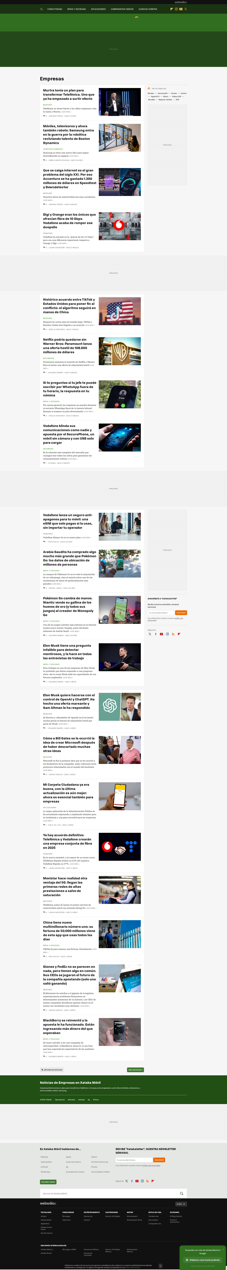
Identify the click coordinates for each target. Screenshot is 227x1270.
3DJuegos (66, 1216)
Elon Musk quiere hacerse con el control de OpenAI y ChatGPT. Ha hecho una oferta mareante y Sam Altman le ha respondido (69, 701)
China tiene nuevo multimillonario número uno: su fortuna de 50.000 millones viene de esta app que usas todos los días (69, 930)
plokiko (52, 463)
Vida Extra (66, 1220)
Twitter (185, 9)
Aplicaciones (49, 807)
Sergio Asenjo (56, 774)
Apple (68, 1156)
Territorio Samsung (53, 149)
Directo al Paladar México (112, 1250)
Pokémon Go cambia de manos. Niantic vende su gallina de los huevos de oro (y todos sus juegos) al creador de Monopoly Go (68, 606)
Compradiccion (154, 1223)
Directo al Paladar (112, 1216)
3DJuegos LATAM (69, 1249)
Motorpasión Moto (134, 1220)
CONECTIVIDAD (54, 8)
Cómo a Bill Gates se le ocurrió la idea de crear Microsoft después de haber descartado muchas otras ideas (69, 744)
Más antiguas (135, 1070)
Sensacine (88, 1216)
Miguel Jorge (55, 588)
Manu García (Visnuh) (59, 160)
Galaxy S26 (176, 96)
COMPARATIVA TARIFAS (122, 8)
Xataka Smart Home (46, 1228)
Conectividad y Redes (100, 1171)
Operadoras (60, 1099)
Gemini (183, 93)
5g (89, 1099)
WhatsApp (45, 1171)
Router (174, 93)
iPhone (96, 1099)
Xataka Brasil (46, 1253)
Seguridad (48, 449)
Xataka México (47, 1249)
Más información (133, 1267)
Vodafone (48, 233)
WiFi (177, 99)
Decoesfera (153, 1220)
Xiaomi (94, 1156)
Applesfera (45, 1223)
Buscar (181, 1193)
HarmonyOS (162, 93)
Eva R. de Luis (54, 825)
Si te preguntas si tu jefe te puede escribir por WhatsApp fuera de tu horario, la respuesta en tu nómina (69, 388)
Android (81, 1099)
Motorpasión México (132, 1250)
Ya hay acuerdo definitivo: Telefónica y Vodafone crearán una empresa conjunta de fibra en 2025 (67, 841)
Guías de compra (73, 1161)
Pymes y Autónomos (174, 1221)
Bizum (165, 96)
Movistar (47, 105)
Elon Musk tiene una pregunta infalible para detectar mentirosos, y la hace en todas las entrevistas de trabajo (67, 651)
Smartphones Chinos (75, 1171)
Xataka (44, 1216)
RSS (173, 633)
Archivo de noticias (53, 1070)
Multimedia (48, 358)
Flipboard (171, 9)
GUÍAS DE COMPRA (148, 8)
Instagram (176, 9)
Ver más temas (48, 1182)
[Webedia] (181, 2)
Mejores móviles (165, 99)
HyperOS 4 (155, 96)
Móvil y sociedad (51, 401)
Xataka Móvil (46, 1220)
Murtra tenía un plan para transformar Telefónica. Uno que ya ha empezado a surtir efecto (68, 94)
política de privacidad (151, 1165)
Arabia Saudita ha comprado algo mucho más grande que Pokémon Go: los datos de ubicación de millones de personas (69, 558)
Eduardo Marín (55, 372)
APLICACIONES (98, 8)
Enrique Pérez (56, 116)
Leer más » (66, 111)
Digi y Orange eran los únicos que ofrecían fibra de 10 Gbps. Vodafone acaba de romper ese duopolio (69, 220)
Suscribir (181, 612)
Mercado (47, 193)
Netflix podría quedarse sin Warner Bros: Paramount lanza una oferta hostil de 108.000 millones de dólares (67, 345)
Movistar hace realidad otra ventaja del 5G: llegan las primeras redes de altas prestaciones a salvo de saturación (65, 886)
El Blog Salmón (176, 1216)
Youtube (180, 9)
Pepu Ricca (53, 541)
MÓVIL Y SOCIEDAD (76, 8)
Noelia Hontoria (57, 329)
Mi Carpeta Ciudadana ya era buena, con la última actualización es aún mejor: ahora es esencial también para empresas (68, 793)
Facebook (156, 633)
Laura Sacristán (57, 247)
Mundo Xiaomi (46, 1233)
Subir (179, 1204)
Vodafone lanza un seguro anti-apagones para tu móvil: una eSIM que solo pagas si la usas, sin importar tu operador (68, 521)
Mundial (151, 99)
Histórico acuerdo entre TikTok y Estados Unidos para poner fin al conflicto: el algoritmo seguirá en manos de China (69, 305)
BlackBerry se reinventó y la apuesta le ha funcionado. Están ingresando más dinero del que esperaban (68, 1026)
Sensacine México (91, 1249)
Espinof (87, 1220)
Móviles (151, 93)
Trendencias (153, 1216)
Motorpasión (132, 1216)
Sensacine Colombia (88, 1254)
